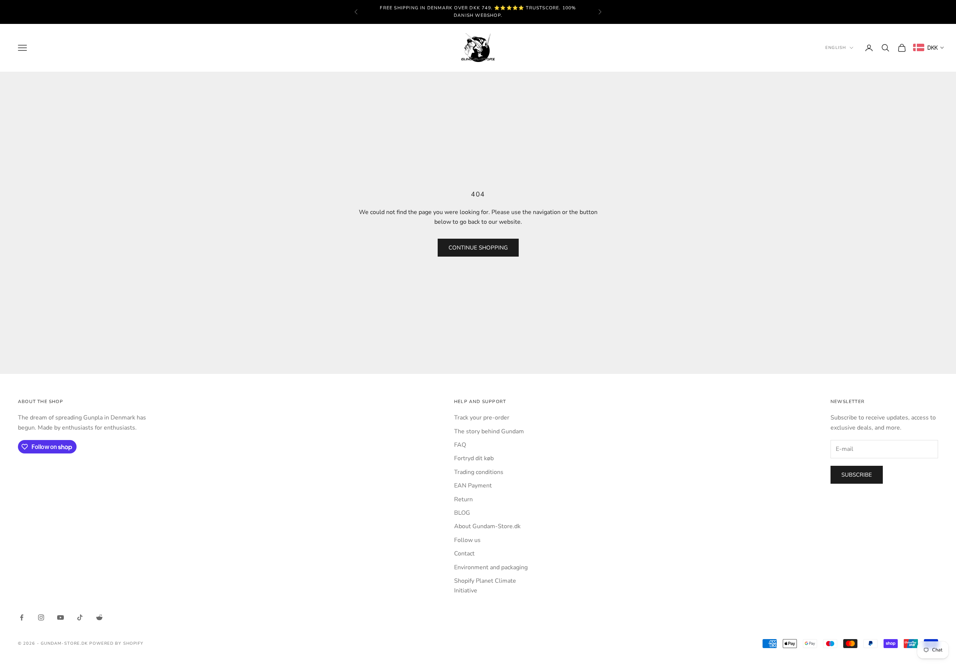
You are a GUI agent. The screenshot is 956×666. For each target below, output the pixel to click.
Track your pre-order (481, 417)
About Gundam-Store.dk (487, 526)
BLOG (462, 513)
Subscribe (856, 474)
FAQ (460, 445)
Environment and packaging (491, 567)
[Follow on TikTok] (80, 617)
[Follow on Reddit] (99, 617)
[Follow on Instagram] (41, 617)
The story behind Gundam (489, 431)
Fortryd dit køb (474, 458)
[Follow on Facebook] (21, 617)
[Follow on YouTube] (60, 617)
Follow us (467, 540)
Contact (464, 553)
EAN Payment (473, 485)
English (835, 47)
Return (463, 499)
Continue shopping (478, 247)
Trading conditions (478, 472)
